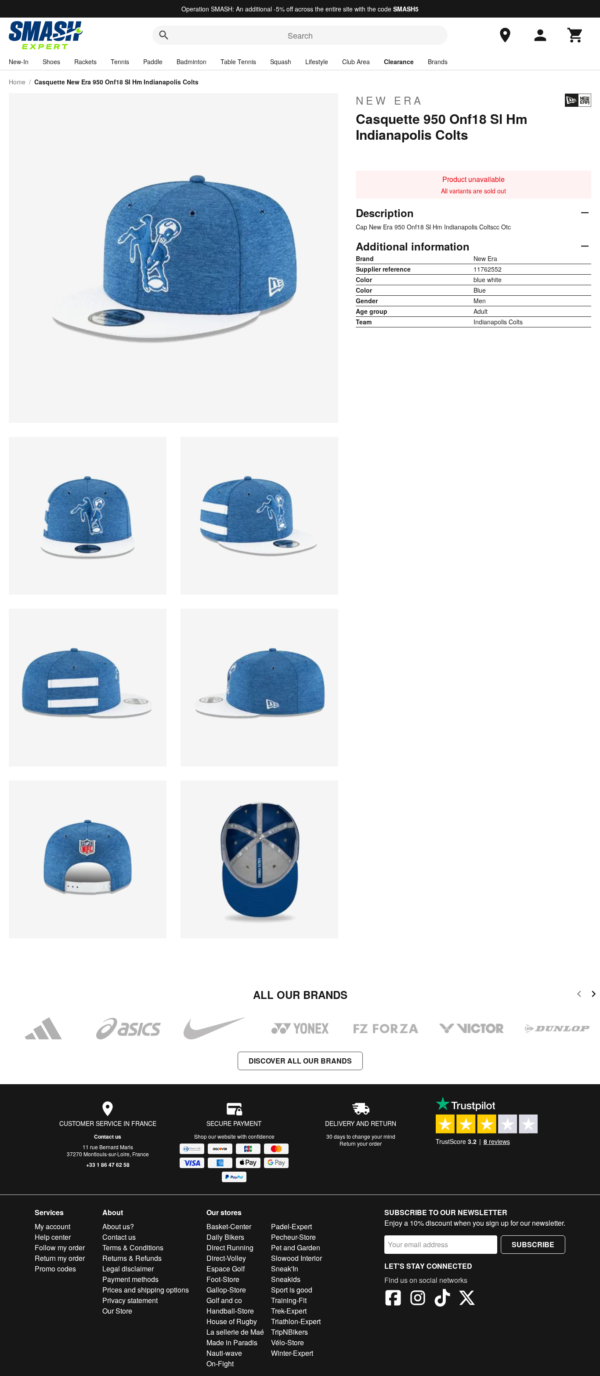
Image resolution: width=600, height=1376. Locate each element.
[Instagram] (418, 1299)
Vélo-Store (287, 1342)
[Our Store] (505, 35)
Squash (280, 61)
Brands (438, 61)
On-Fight (220, 1363)
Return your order (361, 1143)
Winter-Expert (292, 1353)
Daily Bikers (225, 1237)
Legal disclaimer (128, 1268)
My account (52, 1226)
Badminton (191, 61)
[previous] (579, 995)
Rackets (85, 61)
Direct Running (229, 1247)
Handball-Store (230, 1311)
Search (300, 35)
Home (17, 81)
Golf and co (224, 1300)
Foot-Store (222, 1279)
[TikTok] (442, 1299)
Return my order (60, 1258)
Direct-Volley (226, 1258)
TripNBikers (289, 1332)
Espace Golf (225, 1268)
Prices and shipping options (145, 1290)
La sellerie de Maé (235, 1332)
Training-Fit (289, 1300)
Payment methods (130, 1279)
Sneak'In (284, 1268)
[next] (593, 995)
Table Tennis (238, 61)
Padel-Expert (291, 1226)
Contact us (107, 1136)
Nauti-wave (224, 1353)
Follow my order (60, 1247)
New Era (389, 100)
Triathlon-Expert (296, 1321)
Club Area (356, 61)
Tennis (120, 61)
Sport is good (291, 1290)
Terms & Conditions (132, 1247)
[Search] (164, 35)
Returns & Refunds (132, 1258)
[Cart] (575, 35)
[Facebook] (393, 1299)
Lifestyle (316, 61)
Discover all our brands (300, 1061)
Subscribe (533, 1244)
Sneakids (285, 1279)
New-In (19, 61)
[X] (467, 1299)
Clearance (399, 61)
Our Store (117, 1311)
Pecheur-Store (293, 1237)
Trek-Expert (289, 1311)
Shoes (51, 61)
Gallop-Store (226, 1290)
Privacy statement (130, 1300)
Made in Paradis (231, 1342)
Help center (53, 1237)
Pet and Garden (295, 1247)
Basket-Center (228, 1226)
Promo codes (55, 1268)
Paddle (153, 61)
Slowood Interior (296, 1258)
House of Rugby (231, 1321)
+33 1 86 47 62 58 (108, 1165)
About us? (118, 1226)
